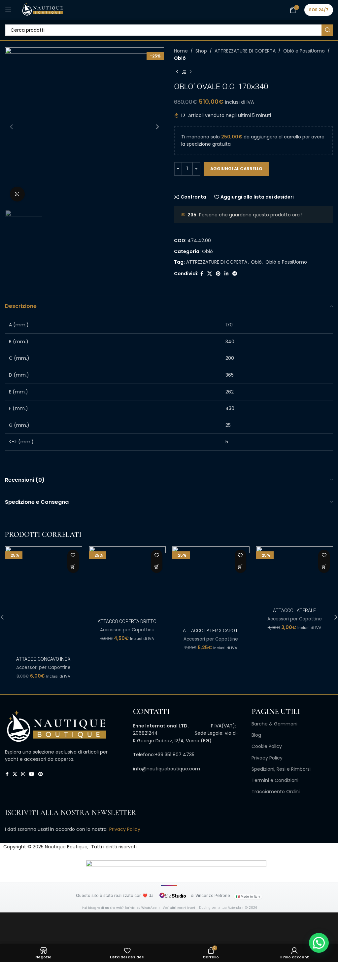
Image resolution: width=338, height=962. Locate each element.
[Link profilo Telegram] (234, 273)
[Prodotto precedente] (177, 72)
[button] (73, 567)
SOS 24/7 (318, 10)
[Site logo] (42, 9)
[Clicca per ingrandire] (17, 194)
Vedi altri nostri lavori (179, 907)
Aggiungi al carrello (236, 169)
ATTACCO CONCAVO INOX (43, 659)
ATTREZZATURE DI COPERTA (245, 51)
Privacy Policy (267, 758)
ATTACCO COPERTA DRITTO (127, 621)
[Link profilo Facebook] (201, 273)
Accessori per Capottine (43, 668)
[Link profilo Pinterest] (218, 273)
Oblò (180, 58)
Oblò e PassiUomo (304, 51)
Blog (256, 735)
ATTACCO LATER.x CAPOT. (211, 630)
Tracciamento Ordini (276, 791)
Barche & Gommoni (274, 724)
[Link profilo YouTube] (31, 774)
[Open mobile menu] (8, 10)
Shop (201, 51)
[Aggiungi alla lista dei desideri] (73, 555)
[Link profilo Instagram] (23, 774)
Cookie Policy (267, 746)
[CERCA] (327, 30)
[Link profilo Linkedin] (226, 273)
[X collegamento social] (209, 273)
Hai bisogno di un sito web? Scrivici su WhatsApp (119, 907)
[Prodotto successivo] (190, 72)
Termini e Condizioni (275, 780)
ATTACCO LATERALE (294, 610)
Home (181, 51)
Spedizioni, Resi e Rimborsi (281, 769)
